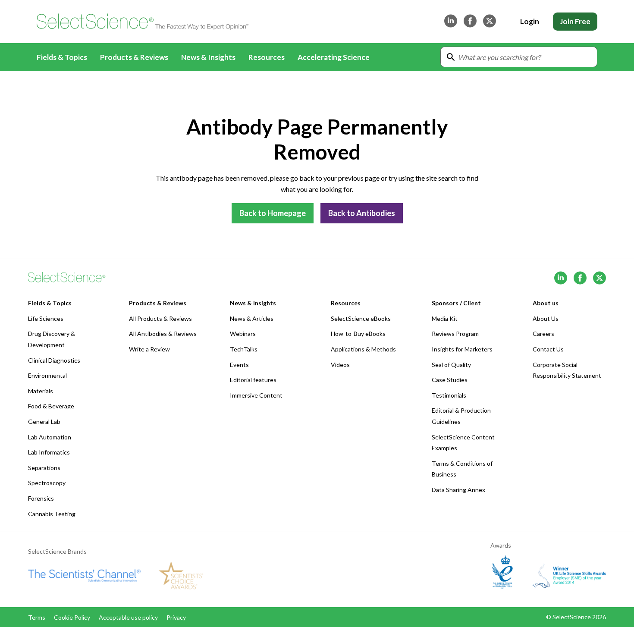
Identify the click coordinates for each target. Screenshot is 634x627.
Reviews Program (455, 333)
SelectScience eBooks (361, 318)
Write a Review (149, 349)
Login (529, 21)
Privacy (176, 617)
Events (239, 364)
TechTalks (243, 349)
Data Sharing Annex (458, 489)
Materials (40, 391)
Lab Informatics (49, 452)
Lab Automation (49, 437)
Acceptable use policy (128, 617)
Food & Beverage (51, 406)
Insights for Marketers (462, 349)
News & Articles (251, 318)
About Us (546, 318)
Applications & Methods (363, 349)
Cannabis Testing (51, 513)
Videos (340, 364)
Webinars (243, 333)
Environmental (47, 375)
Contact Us (548, 349)
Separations (44, 467)
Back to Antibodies (361, 213)
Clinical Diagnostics (54, 360)
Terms (36, 617)
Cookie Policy (72, 617)
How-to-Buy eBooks (358, 333)
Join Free (575, 21)
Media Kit (445, 318)
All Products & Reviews (160, 318)
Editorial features (253, 379)
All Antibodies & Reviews (163, 333)
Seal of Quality (451, 364)
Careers (543, 333)
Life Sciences (45, 318)
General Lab (44, 421)
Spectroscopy (47, 482)
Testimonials (449, 395)
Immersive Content (256, 395)
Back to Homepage (272, 213)
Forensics (41, 498)
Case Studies (450, 379)
